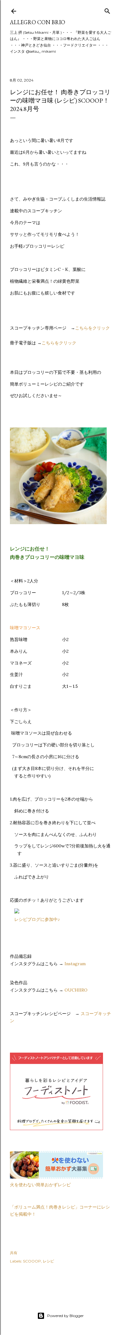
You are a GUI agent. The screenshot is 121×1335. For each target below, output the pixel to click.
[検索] (107, 10)
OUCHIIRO (76, 990)
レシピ (48, 1261)
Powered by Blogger (65, 1315)
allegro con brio (37, 22)
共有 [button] (13, 1252)
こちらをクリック (92, 328)
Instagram (75, 963)
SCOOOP (32, 1261)
